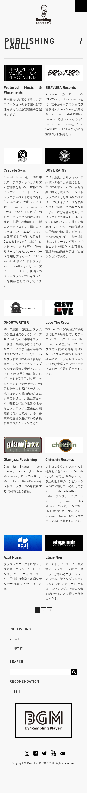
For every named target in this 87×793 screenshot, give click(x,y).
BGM (17, 691)
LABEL (18, 639)
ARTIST (18, 648)
